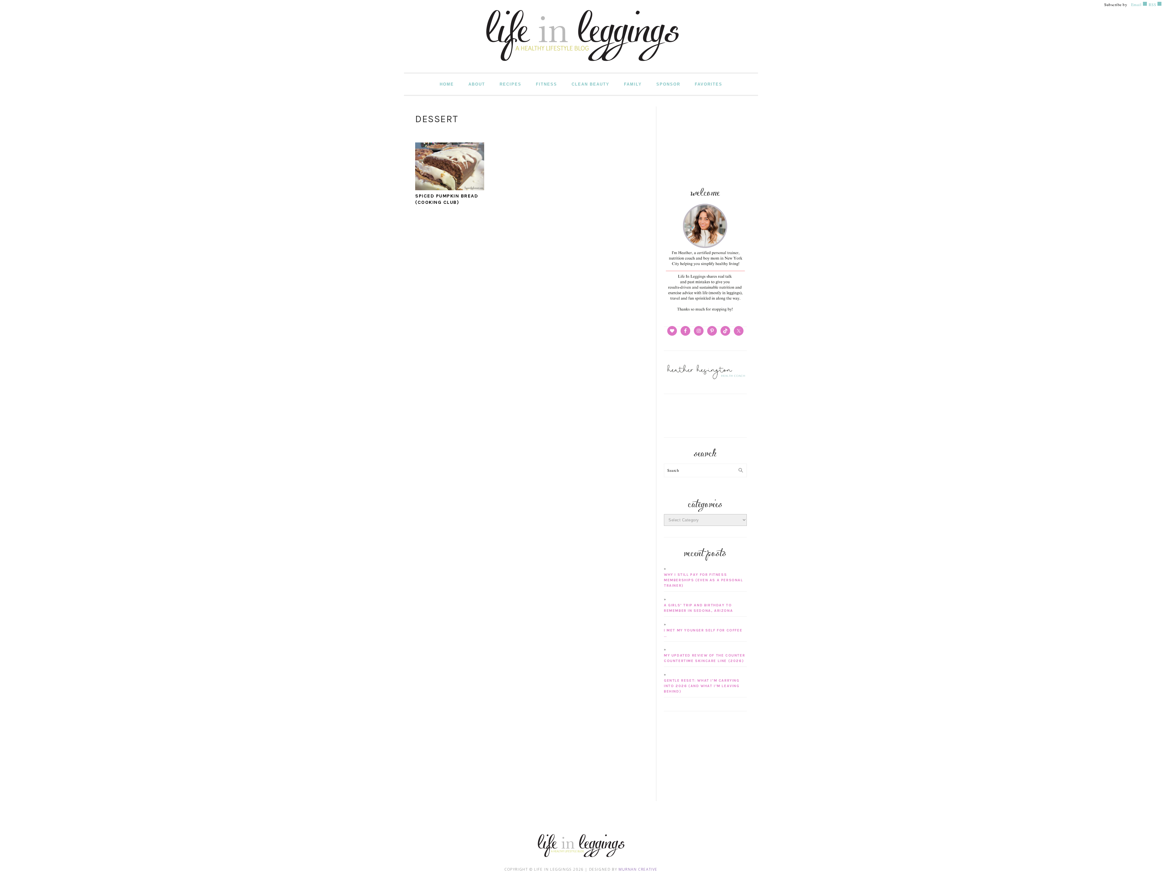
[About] (705, 312)
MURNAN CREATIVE (638, 869)
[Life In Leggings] (581, 68)
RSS (1151, 4)
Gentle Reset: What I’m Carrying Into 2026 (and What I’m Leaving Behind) (702, 685)
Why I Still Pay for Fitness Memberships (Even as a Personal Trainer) (703, 580)
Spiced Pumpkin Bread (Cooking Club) (446, 199)
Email (1136, 4)
